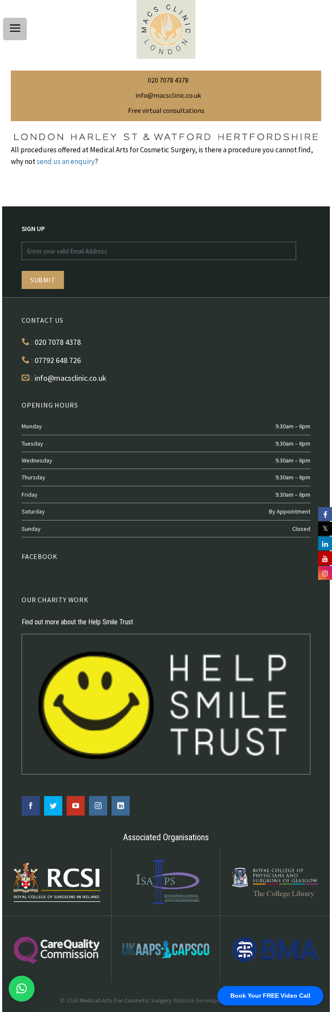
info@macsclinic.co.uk (168, 95)
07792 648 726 (58, 360)
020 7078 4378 (168, 80)
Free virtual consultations (166, 110)
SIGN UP (33, 229)
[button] (22, 989)
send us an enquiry (66, 161)
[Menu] (15, 29)
